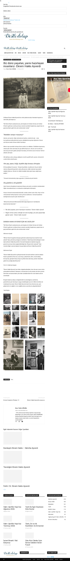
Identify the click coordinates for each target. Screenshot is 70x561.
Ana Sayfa (5, 57)
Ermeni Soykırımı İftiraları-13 (11, 400)
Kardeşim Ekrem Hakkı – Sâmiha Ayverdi (20, 448)
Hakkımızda (50, 52)
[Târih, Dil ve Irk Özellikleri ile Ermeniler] (35, 519)
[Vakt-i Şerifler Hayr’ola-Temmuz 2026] (13, 519)
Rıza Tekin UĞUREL (31, 52)
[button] (64, 48)
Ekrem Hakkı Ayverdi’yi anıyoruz (36, 400)
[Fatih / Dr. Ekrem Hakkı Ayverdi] (24, 476)
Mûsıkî (24, 52)
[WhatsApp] (13, 73)
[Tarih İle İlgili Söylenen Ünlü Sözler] (35, 502)
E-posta (5, 28)
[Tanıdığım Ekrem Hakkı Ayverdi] (24, 457)
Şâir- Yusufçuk (52, 127)
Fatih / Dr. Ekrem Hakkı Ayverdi (16, 486)
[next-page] (5, 489)
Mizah (19, 52)
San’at (39, 52)
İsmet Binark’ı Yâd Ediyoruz (55, 120)
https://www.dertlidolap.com (21, 410)
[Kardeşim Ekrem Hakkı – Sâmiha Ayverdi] (24, 438)
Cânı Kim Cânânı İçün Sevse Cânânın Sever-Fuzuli (33, 543)
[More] (17, 73)
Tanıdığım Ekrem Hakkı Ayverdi (16, 467)
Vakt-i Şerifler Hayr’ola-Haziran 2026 (56, 130)
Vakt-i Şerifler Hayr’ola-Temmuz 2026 (56, 116)
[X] (9, 73)
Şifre (4, 16)
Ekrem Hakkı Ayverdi (25, 57)
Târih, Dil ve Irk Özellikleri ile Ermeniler (34, 525)
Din (15, 52)
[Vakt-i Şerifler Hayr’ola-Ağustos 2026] (13, 502)
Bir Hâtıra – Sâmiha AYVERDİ (56, 124)
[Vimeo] (52, 557)
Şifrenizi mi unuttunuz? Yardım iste (11, 20)
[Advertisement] (25, 43)
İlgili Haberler (8, 429)
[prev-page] (4, 489)
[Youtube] (22, 421)
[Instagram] (19, 421)
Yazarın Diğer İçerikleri (21, 429)
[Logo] (9, 50)
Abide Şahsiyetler (8, 52)
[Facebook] (5, 73)
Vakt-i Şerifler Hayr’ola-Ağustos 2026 (56, 112)
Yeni (12, 379)
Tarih (44, 52)
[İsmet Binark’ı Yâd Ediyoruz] (13, 535)
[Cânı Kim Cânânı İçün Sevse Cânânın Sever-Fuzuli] (35, 535)
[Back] (8, 2)
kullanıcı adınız (6, 11)
